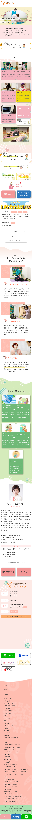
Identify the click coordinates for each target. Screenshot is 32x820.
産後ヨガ (7, 735)
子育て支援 (7, 708)
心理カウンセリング (10, 749)
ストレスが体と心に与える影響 (13, 796)
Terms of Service (27, 811)
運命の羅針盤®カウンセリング (12, 744)
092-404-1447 (14, 611)
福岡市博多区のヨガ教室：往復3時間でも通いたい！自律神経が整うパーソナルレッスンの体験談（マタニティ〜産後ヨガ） (15, 216)
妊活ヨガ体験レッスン (10, 766)
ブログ (6, 715)
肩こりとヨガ (8, 794)
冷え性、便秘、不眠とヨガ (11, 781)
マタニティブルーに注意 (11, 786)
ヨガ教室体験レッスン (10, 762)
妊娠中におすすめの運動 (11, 791)
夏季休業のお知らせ (7, 225)
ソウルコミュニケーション (11, 752)
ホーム (5, 685)
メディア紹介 (24, 572)
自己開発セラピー (9, 754)
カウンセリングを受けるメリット (13, 798)
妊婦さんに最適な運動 (10, 801)
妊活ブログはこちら (15, 236)
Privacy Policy (17, 811)
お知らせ (12, 222)
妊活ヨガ (7, 728)
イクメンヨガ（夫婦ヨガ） (11, 737)
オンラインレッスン (10, 733)
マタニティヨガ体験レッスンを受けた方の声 (16, 771)
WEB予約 (16, 817)
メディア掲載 (8, 710)
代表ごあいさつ (9, 703)
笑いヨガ (7, 730)
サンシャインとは (8, 698)
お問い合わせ (8, 194)
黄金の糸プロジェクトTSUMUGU (13, 747)
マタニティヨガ (9, 725)
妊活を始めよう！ (9, 789)
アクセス (6, 694)
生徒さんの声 (8, 713)
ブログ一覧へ (15, 231)
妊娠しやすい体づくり (10, 779)
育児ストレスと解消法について (13, 784)
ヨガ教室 (7, 723)
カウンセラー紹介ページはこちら (15, 562)
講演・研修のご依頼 (8, 572)
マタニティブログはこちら (15, 240)
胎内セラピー (8, 756)
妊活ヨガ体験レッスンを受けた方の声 (14, 774)
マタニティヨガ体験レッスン (12, 764)
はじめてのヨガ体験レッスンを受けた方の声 (16, 769)
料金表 (5, 689)
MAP (25, 607)
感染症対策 (7, 701)
